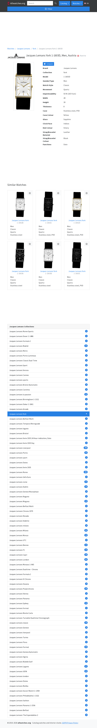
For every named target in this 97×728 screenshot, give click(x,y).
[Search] (55, 3)
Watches (76, 3)
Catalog (63, 3)
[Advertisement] (48, 30)
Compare (49, 64)
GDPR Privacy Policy (70, 723)
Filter (49, 9)
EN (87, 3)
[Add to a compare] (29, 193)
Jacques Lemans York (20, 221)
